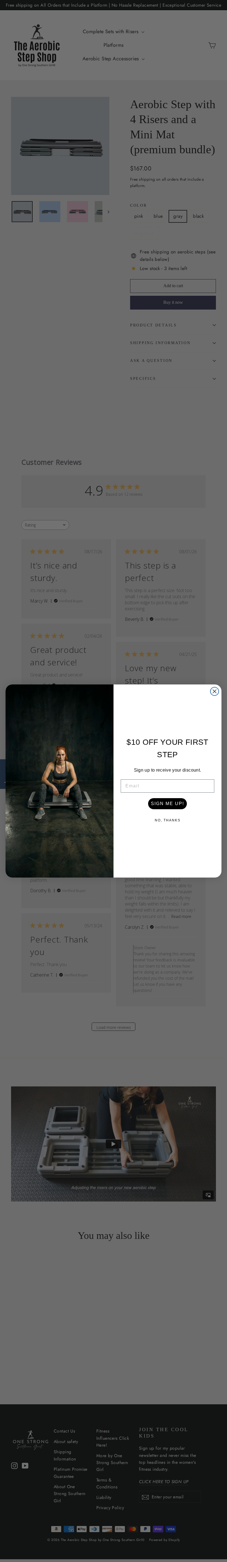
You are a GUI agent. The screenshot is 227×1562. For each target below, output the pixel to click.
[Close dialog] (214, 691)
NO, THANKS (167, 820)
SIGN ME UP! (167, 803)
